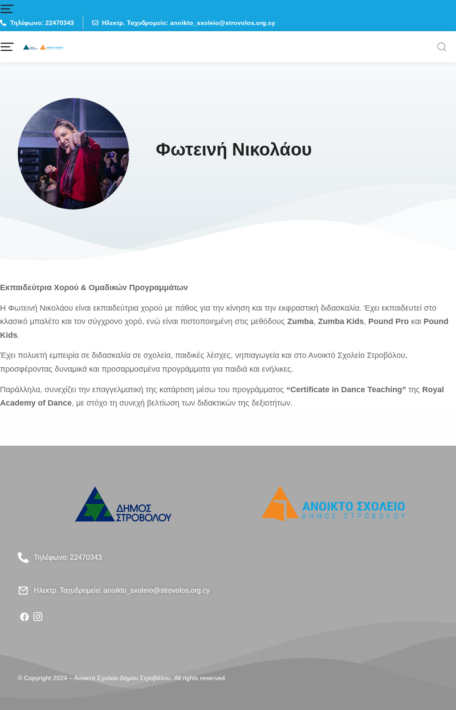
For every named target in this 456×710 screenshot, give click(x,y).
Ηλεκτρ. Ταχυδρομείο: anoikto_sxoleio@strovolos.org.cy (122, 590)
